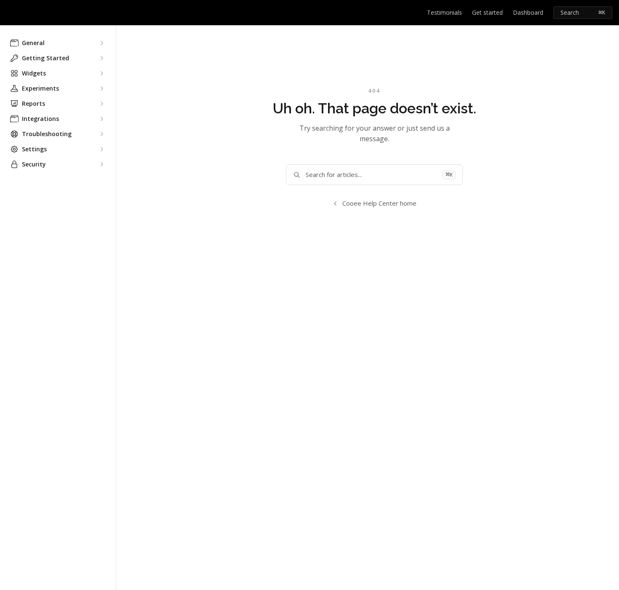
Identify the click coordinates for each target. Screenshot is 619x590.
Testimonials (444, 12)
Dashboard (528, 12)
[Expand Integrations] (101, 119)
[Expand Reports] (101, 104)
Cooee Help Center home (379, 203)
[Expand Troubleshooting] (101, 134)
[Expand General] (101, 43)
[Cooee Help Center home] (8, 12)
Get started (487, 12)
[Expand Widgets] (101, 73)
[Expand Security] (101, 164)
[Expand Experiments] (101, 88)
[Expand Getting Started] (101, 58)
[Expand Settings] (101, 149)
